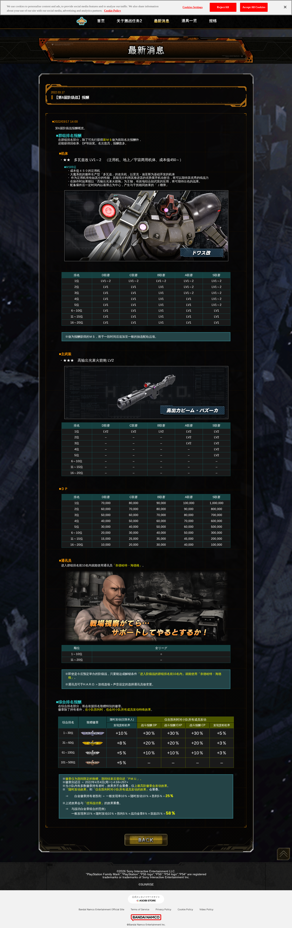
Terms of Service (140, 909)
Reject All (223, 7)
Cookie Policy (185, 909)
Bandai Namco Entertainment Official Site (101, 909)
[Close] (285, 7)
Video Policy (206, 909)
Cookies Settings (193, 7)
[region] (146, 7)
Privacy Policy (163, 909)
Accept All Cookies (253, 7)
